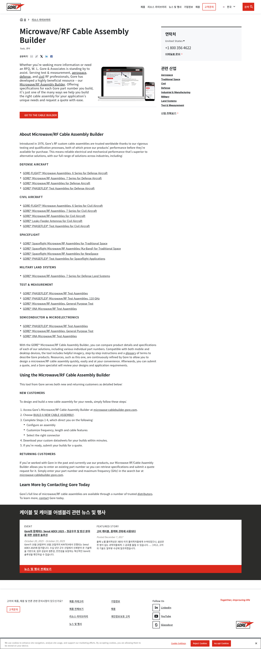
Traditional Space (170, 79)
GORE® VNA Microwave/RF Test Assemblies (50, 309)
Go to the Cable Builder (39, 115)
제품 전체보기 (76, 609)
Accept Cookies (221, 643)
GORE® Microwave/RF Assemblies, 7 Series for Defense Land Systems (66, 276)
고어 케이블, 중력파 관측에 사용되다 (116, 531)
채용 (113, 609)
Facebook (51, 56)
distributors (144, 494)
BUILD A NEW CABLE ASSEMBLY (53, 415)
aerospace (79, 72)
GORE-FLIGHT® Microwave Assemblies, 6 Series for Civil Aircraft (63, 206)
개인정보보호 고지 (120, 616)
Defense (165, 88)
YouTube (166, 616)
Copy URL (36, 56)
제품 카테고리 (76, 601)
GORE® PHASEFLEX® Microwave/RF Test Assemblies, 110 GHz (61, 298)
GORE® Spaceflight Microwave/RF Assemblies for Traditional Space (65, 243)
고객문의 (209, 7)
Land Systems (169, 101)
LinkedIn (166, 607)
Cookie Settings (178, 643)
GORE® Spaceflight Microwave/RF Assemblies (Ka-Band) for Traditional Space (72, 248)
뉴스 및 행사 (75, 624)
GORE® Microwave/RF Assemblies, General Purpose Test (58, 303)
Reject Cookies (200, 643)
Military (165, 96)
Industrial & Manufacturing (175, 92)
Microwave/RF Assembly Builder (42, 84)
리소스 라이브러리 (41, 19)
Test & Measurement (172, 105)
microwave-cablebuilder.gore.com (115, 410)
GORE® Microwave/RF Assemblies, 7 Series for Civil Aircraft (60, 211)
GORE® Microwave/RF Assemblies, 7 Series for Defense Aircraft (62, 178)
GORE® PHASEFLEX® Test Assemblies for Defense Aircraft (59, 188)
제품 (143, 7)
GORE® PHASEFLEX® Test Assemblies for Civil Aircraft (56, 226)
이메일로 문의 (172, 54)
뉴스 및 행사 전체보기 (38, 569)
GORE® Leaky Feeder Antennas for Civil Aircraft (52, 221)
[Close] (256, 643)
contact (44, 498)
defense (25, 76)
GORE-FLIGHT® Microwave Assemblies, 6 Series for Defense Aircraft (65, 173)
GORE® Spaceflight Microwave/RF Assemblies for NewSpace (60, 254)
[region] (130, 643)
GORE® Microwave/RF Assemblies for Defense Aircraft (56, 183)
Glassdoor (167, 625)
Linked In (46, 56)
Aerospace (167, 75)
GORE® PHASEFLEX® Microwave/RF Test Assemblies (55, 293)
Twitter (41, 56)
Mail (31, 56)
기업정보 (115, 601)
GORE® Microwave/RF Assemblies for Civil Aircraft (54, 216)
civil (41, 76)
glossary (131, 353)
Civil (163, 83)
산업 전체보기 (168, 113)
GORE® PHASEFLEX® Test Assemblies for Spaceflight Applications (64, 259)
